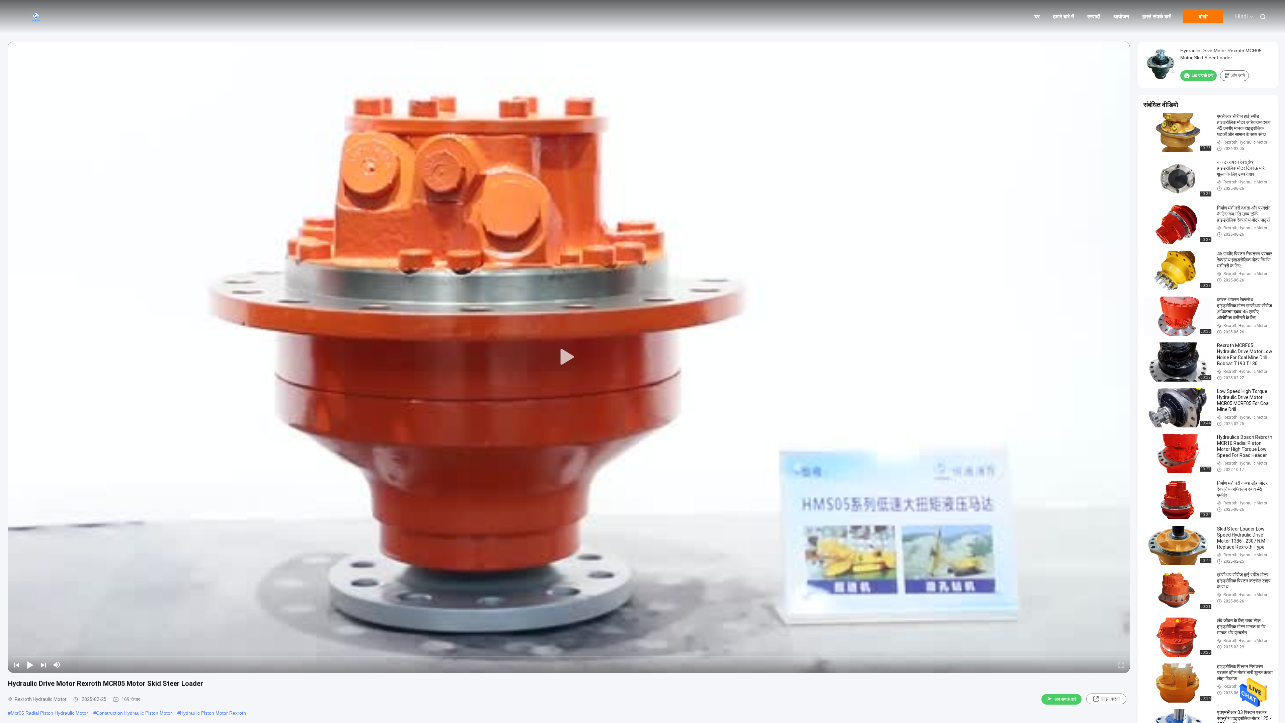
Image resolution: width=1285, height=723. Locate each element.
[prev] (16, 665)
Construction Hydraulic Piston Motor (134, 713)
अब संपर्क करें (1065, 699)
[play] (569, 357)
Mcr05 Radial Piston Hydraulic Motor (49, 713)
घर (1037, 16)
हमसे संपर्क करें (1156, 16)
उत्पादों (1093, 16)
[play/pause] (30, 665)
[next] (43, 665)
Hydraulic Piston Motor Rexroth (213, 713)
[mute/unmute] (57, 665)
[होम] (37, 17)
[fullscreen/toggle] (1121, 665)
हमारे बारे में (1063, 16)
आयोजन (1121, 16)
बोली (1203, 16)
